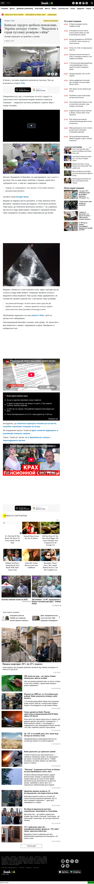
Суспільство (63, 8)
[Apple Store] (64, 872)
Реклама (21, 867)
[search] (92, 3)
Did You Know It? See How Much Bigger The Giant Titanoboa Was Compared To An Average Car (50, 540)
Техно (72, 8)
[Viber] (77, 3)
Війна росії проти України (14, 14)
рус (8, 3)
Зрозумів (90, 881)
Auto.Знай (39, 8)
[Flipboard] (83, 3)
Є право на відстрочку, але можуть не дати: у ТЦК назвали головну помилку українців (29, 404)
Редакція (28, 867)
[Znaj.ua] (47, 3)
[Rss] (80, 3)
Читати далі (31, 846)
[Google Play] (76, 872)
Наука (88, 8)
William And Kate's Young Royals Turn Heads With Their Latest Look (82, 166)
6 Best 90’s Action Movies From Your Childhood (31, 565)
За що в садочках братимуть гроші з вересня (24, 400)
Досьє (12, 8)
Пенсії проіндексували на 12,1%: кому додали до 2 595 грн (29, 414)
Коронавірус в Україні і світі (35, 14)
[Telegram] (73, 3)
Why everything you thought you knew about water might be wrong (82, 173)
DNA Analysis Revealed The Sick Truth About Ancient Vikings (81, 181)
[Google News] (76, 861)
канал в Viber (37, 315)
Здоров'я (80, 8)
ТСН (23, 83)
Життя (47, 8)
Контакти (36, 867)
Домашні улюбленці (25, 8)
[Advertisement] (31, 228)
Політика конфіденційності (9, 867)
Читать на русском (51, 21)
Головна (4, 8)
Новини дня (52, 14)
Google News (22, 197)
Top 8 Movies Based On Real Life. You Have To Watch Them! (81, 158)
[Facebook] (48, 74)
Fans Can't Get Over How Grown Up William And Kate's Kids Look (81, 151)
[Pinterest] (86, 3)
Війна (54, 8)
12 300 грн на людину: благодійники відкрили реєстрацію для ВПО (30, 410)
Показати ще (53, 419)
